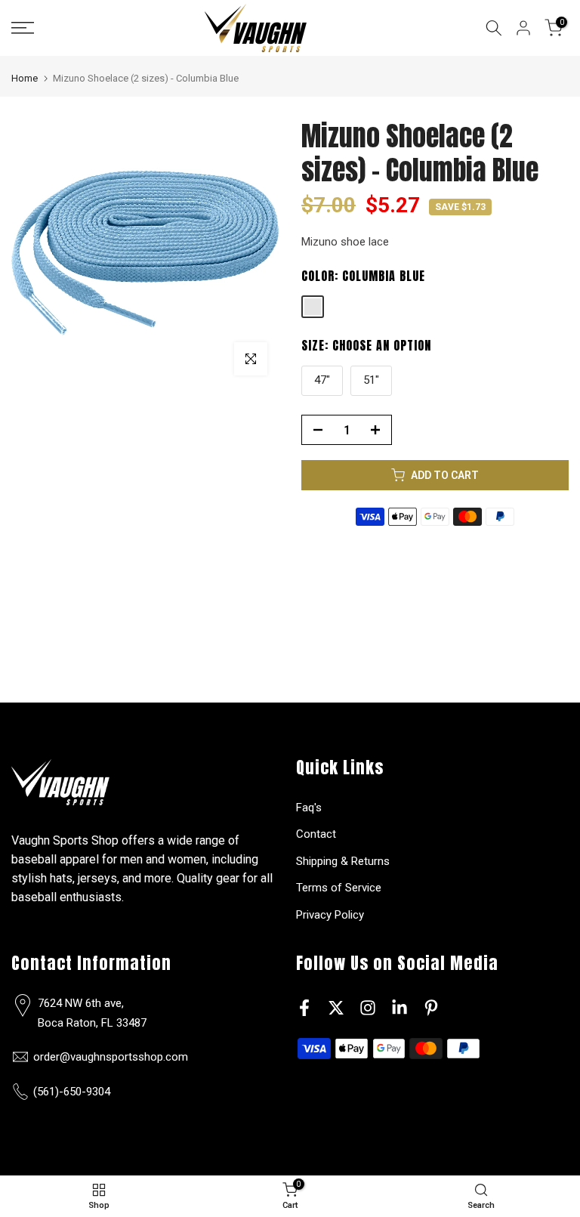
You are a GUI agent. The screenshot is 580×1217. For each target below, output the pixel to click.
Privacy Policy (330, 915)
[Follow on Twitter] (336, 1007)
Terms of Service (338, 887)
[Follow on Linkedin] (399, 1007)
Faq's (309, 807)
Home (24, 78)
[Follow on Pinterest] (431, 1007)
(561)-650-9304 (71, 1091)
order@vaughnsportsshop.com (110, 1057)
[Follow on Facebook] (304, 1007)
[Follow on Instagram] (367, 1007)
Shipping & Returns (343, 861)
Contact (316, 834)
